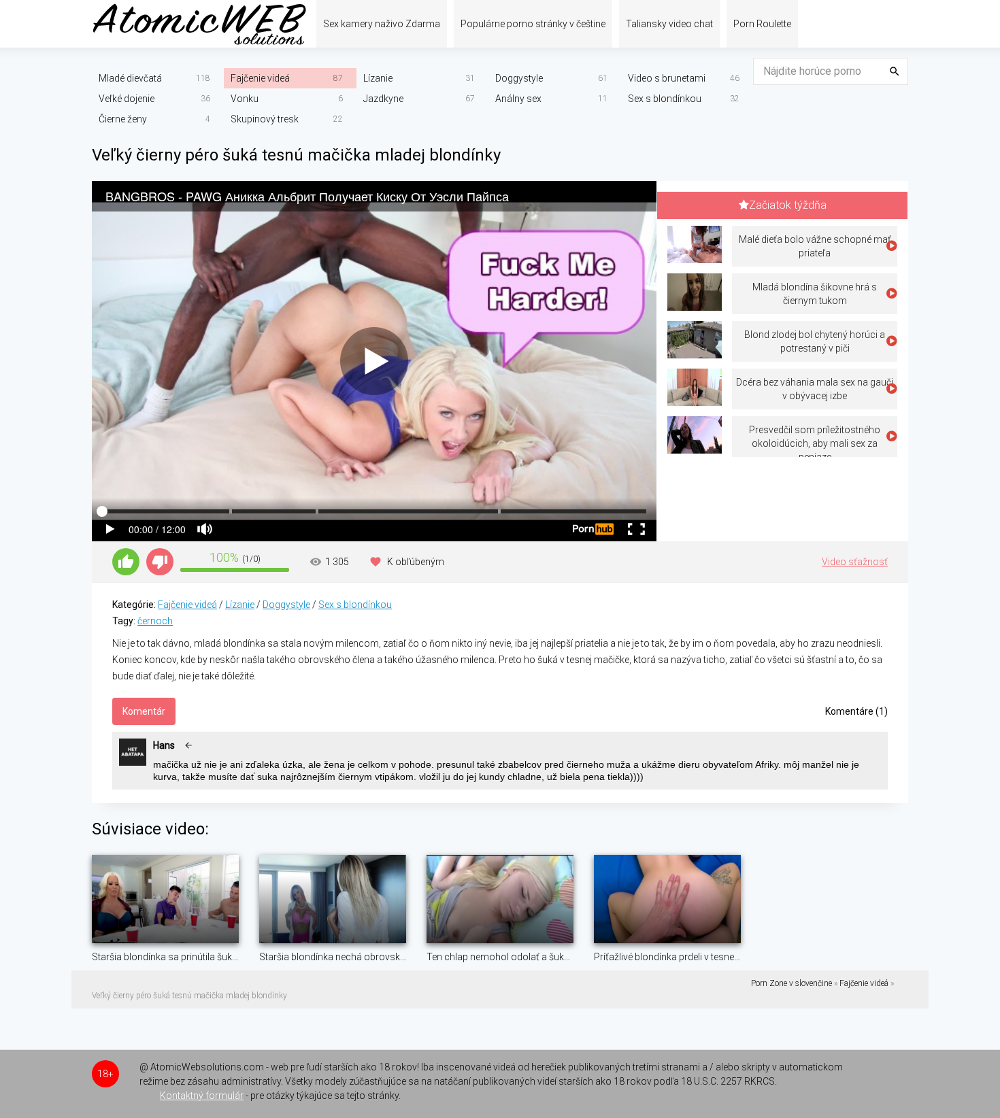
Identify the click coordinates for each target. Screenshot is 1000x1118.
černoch (155, 620)
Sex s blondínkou (664, 98)
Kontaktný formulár (202, 1095)
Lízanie (378, 78)
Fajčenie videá (260, 78)
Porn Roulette (762, 23)
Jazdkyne (383, 98)
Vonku (245, 98)
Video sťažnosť (855, 561)
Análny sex (518, 98)
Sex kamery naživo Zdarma (381, 23)
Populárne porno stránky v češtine (533, 23)
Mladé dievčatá (130, 78)
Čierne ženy (123, 119)
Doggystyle (519, 78)
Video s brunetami (666, 78)
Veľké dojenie (126, 98)
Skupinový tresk (265, 119)
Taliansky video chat (669, 23)
